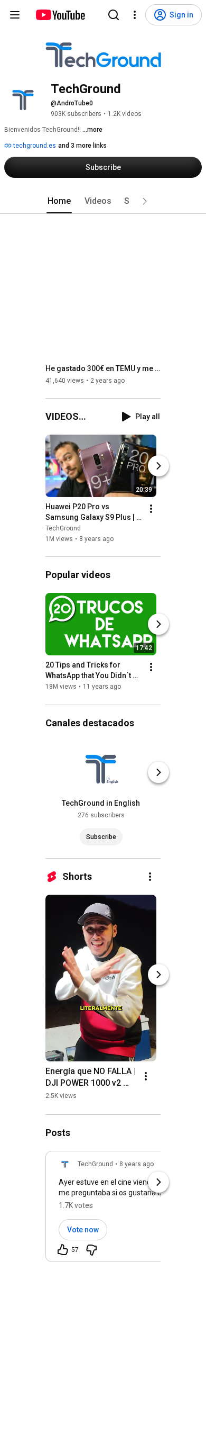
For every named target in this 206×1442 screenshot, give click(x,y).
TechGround (63, 528)
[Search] (113, 14)
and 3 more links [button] (82, 145)
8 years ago (136, 1164)
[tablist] (103, 201)
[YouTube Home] (59, 15)
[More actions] (151, 508)
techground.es (34, 145)
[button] (144, 201)
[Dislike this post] (91, 1249)
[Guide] (14, 14)
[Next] (158, 465)
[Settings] (134, 14)
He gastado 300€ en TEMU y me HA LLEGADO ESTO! (103, 368)
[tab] (59, 201)
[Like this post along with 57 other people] (62, 1249)
